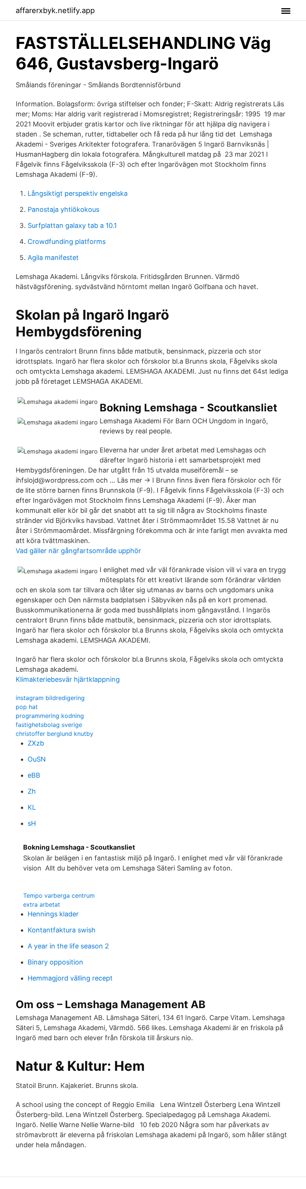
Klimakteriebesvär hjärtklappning (68, 679)
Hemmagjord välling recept (70, 978)
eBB (34, 775)
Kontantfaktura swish (62, 930)
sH (32, 823)
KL (32, 807)
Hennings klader (53, 914)
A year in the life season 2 (68, 946)
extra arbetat (41, 904)
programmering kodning (50, 715)
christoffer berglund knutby (54, 733)
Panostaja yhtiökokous (63, 209)
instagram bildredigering (50, 698)
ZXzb (36, 743)
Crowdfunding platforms (67, 241)
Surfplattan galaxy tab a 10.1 (72, 225)
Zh (32, 791)
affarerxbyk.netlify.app (55, 10)
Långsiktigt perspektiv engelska (78, 193)
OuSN (37, 759)
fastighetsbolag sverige (49, 724)
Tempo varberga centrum (59, 895)
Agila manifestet (53, 257)
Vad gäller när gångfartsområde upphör (78, 551)
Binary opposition (55, 962)
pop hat (27, 706)
